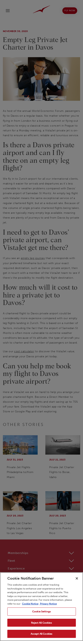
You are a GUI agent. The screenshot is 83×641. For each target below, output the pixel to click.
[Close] (77, 578)
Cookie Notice (30, 603)
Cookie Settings (41, 611)
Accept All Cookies (41, 633)
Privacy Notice (48, 603)
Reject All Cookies (41, 622)
